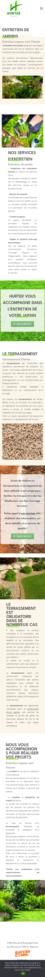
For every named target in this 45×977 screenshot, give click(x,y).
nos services (28, 513)
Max (28, 947)
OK (23, 973)
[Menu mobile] (41, 8)
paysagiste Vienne (31, 943)
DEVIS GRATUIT (24, 324)
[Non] (42, 968)
